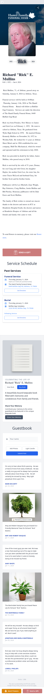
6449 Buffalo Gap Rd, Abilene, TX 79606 (23, 286)
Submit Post (22, 453)
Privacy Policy (16, 685)
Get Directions (21, 290)
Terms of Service (28, 685)
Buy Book (22, 387)
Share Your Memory (14, 417)
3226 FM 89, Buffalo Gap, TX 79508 (21, 308)
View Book (10, 387)
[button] (22, 507)
